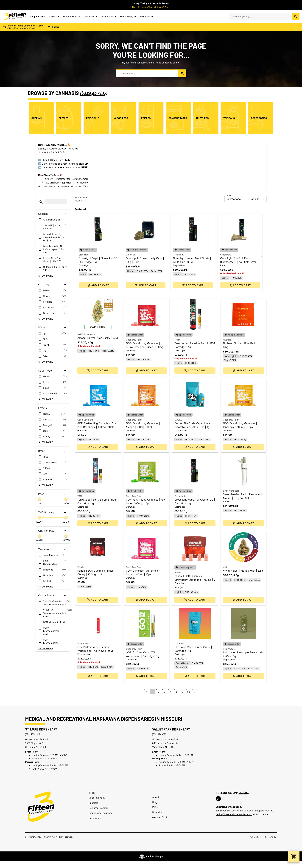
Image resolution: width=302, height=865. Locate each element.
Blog (154, 802)
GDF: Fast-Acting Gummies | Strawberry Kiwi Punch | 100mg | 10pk (145, 347)
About (155, 797)
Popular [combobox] (254, 198)
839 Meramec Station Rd (165, 743)
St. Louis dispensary (41, 729)
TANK (177, 339)
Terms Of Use (271, 837)
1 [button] (152, 691)
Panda (80, 567)
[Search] (295, 16)
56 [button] (188, 691)
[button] (31, 27)
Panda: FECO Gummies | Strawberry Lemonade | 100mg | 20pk (193, 579)
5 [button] (176, 691)
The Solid (179, 643)
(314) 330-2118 (32, 734)
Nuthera (227, 339)
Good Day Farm (134, 339)
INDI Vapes (229, 648)
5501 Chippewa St (34, 743)
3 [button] (164, 691)
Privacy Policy (256, 837)
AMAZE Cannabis (86, 334)
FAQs (155, 807)
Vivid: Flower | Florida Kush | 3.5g (243, 570)
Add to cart (100, 285)
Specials (52, 16)
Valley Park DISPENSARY (171, 729)
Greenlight (84, 254)
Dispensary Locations (100, 812)
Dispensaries (107, 16)
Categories (89, 16)
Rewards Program (71, 16)
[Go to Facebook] (218, 798)
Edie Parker (83, 643)
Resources (145, 16)
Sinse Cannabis (231, 490)
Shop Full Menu (37, 16)
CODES (178, 419)
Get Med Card (159, 817)
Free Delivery (126, 16)
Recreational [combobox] (233, 198)
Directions (158, 812)
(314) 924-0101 (159, 734)
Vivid (225, 567)
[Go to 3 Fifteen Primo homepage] (14, 16)
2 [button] (158, 691)
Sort (252, 196)
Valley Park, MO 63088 (163, 746)
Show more (45, 275)
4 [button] (170, 691)
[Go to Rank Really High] (151, 856)
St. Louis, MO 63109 (35, 746)
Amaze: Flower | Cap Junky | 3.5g (97, 337)
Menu (229, 196)
